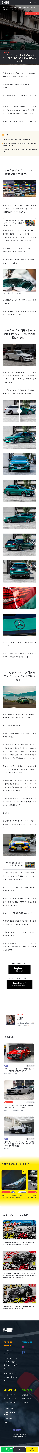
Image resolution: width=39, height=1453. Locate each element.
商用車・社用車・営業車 (10, 1413)
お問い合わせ (26, 1398)
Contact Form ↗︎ (19, 984)
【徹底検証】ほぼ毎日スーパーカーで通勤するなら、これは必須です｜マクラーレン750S (18, 1244)
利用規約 (25, 1402)
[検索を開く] (31, 2)
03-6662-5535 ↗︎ (10, 1373)
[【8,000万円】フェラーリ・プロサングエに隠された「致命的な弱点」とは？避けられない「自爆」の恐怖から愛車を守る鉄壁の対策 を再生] (19, 1260)
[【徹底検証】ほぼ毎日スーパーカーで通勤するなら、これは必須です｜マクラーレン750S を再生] (19, 1229)
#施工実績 (14, 1073)
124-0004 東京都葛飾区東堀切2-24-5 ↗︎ (19, 1436)
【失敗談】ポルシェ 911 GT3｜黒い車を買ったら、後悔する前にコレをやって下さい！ (19, 1307)
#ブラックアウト (8, 1110)
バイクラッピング (10, 1398)
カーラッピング (32, 14)
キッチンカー (8, 1408)
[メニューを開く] (35, 2)
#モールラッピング (32, 1200)
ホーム (5, 7)
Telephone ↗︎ (19, 969)
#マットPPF (7, 1073)
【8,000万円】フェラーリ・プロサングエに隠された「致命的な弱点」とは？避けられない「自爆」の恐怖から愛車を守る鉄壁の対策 (19, 1276)
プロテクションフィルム (10, 1403)
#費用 (22, 1110)
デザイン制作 (8, 1418)
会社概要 (25, 1395)
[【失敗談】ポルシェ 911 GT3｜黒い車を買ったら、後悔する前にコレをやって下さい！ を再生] (19, 1293)
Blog (5, 1422)
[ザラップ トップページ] (5, 2)
